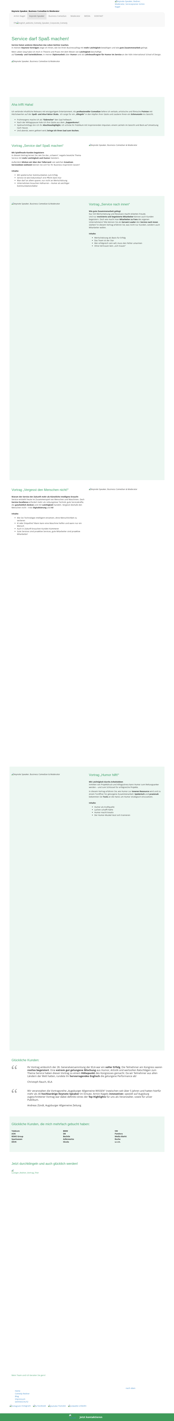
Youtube (62, 1406)
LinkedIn (82, 1406)
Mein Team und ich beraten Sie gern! (29, 1375)
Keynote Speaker (36, 16)
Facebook (41, 1406)
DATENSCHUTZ (21, 1401)
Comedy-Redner (22, 1393)
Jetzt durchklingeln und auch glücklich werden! (45, 1163)
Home (17, 1391)
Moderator (75, 16)
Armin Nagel (54, 5)
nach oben (130, 1388)
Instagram (26, 1406)
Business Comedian (57, 16)
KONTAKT (98, 16)
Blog (17, 1396)
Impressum (20, 1399)
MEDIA (87, 16)
